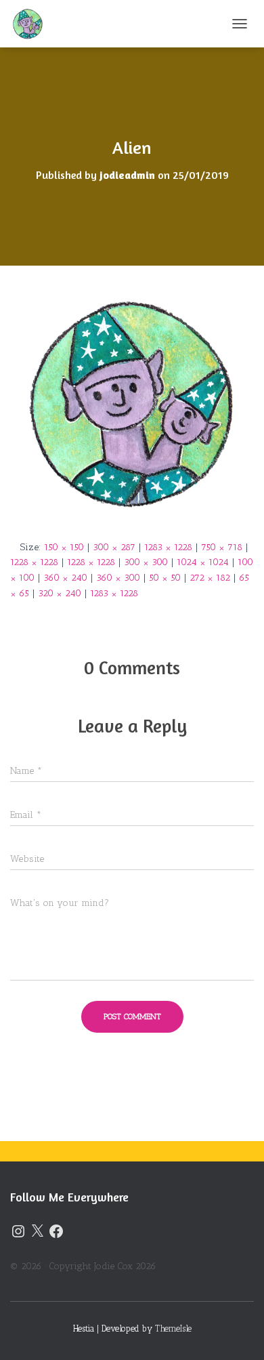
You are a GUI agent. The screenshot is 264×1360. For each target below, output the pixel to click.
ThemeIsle (173, 1328)
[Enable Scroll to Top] (237, 1333)
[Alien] (132, 402)
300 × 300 (146, 562)
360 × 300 (118, 577)
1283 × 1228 (168, 547)
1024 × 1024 (203, 562)
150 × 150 (64, 547)
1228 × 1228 (34, 562)
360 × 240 (65, 577)
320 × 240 (59, 593)
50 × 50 (165, 577)
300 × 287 (114, 547)
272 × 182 (210, 577)
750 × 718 (221, 547)
